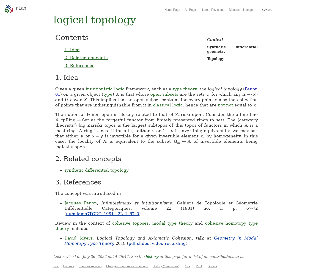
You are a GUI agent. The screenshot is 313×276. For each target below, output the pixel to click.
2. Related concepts (86, 57)
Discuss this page (241, 9)
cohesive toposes (130, 223)
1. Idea (72, 49)
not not (225, 105)
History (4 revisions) (166, 266)
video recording (169, 243)
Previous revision (90, 266)
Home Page (172, 9)
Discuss (68, 266)
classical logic (168, 105)
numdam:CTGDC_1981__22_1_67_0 (102, 213)
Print (199, 266)
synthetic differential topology (96, 170)
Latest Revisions (213, 9)
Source (212, 266)
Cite (187, 266)
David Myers (78, 238)
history (152, 256)
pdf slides (139, 243)
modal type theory (172, 223)
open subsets (164, 94)
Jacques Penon (80, 203)
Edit (56, 266)
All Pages (191, 9)
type (108, 94)
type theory (185, 88)
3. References (79, 65)
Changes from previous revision (127, 266)
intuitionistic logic (105, 88)
